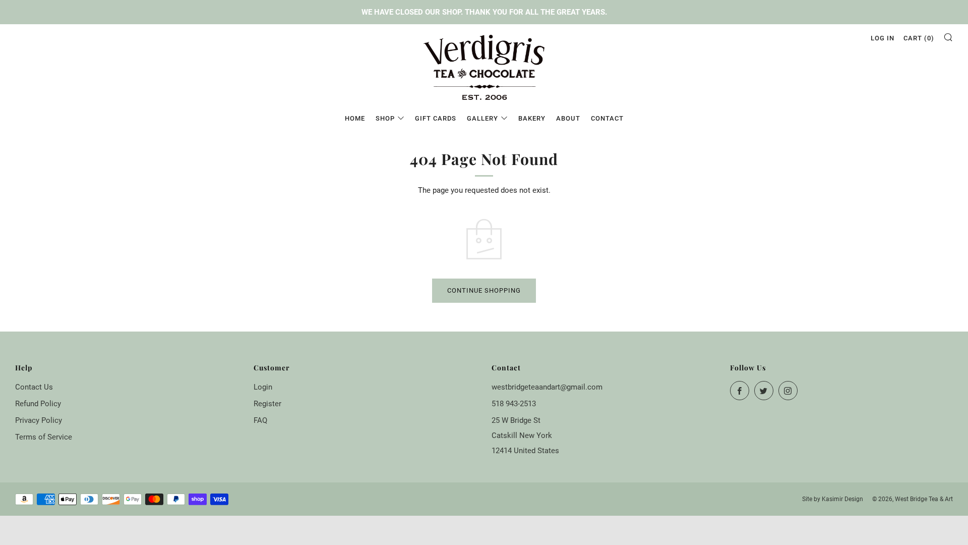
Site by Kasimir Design (832, 499)
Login (263, 387)
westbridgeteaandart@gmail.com (547, 387)
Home (355, 118)
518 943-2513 (514, 403)
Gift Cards (435, 118)
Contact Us (34, 387)
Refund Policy (38, 403)
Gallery (482, 118)
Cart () (918, 38)
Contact (607, 118)
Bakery (532, 118)
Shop (385, 118)
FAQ (260, 420)
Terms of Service (43, 437)
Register (267, 403)
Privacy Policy (38, 420)
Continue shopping (484, 290)
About (568, 118)
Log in (882, 38)
